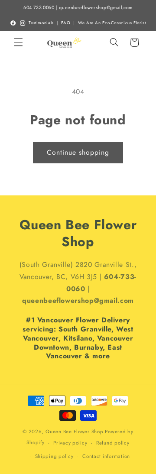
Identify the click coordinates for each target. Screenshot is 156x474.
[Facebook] (13, 23)
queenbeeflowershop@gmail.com (96, 7)
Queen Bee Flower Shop (74, 431)
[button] (18, 42)
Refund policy (113, 442)
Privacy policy (70, 442)
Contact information (106, 456)
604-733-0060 (39, 7)
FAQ (65, 23)
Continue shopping (78, 152)
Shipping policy (54, 456)
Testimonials (41, 23)
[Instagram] (23, 23)
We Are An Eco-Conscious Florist (112, 23)
